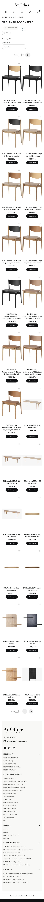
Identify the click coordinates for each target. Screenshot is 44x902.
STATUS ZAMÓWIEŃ (10, 758)
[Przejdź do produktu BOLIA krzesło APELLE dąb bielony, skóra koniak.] (12, 186)
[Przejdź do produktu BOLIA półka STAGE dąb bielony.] (12, 621)
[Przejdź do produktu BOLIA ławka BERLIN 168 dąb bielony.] (32, 460)
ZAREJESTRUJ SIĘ (9, 764)
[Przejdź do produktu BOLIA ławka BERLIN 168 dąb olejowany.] (12, 514)
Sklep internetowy (21, 896)
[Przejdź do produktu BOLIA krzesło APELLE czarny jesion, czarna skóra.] (32, 79)
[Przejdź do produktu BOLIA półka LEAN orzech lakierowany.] (32, 567)
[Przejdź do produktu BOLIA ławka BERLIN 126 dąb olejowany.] (12, 460)
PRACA (5, 832)
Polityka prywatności (10, 803)
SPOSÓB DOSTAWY (10, 809)
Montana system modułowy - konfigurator (18, 850)
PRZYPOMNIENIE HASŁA (12, 767)
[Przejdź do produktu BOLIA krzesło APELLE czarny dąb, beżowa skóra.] (12, 79)
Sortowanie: (6, 43)
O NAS (5, 829)
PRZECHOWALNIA (9, 770)
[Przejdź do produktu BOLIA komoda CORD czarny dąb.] (32, 674)
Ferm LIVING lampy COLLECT (13, 879)
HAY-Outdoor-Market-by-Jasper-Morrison (18, 873)
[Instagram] (9, 748)
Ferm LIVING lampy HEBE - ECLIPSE (16, 882)
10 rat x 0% (7, 800)
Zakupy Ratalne (8, 796)
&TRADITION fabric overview (13, 847)
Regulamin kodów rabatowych (14, 787)
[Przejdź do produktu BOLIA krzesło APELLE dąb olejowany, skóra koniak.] (32, 240)
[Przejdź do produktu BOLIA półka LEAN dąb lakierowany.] (12, 567)
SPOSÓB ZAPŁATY (10, 812)
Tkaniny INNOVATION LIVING (13, 856)
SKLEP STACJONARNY (11, 835)
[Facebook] (5, 748)
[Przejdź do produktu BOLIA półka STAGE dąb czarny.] (32, 621)
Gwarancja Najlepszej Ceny (12, 790)
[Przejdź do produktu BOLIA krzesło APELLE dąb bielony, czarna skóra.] (12, 133)
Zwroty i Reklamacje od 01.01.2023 (15, 781)
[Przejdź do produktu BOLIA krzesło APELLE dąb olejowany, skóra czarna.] (12, 240)
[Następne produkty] (24, 711)
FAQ (4, 821)
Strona (16, 55)
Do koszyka (11, 109)
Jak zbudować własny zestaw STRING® (17, 859)
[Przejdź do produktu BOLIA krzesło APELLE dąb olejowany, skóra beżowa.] (32, 186)
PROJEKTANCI (19, 17)
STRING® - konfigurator (11, 862)
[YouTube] (13, 748)
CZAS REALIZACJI (9, 806)
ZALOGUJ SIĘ (8, 761)
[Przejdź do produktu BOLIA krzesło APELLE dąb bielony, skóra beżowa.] (32, 133)
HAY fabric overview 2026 (12, 853)
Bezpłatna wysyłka (9, 793)
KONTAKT (6, 838)
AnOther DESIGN (7, 17)
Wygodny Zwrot (9, 778)
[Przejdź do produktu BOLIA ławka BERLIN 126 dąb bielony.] (32, 404)
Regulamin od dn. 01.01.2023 (13, 784)
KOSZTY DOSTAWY (10, 815)
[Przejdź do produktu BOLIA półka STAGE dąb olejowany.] (12, 674)
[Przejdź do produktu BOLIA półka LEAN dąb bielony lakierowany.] (32, 514)
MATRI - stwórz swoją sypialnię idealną (16, 865)
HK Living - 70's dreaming (12, 876)
